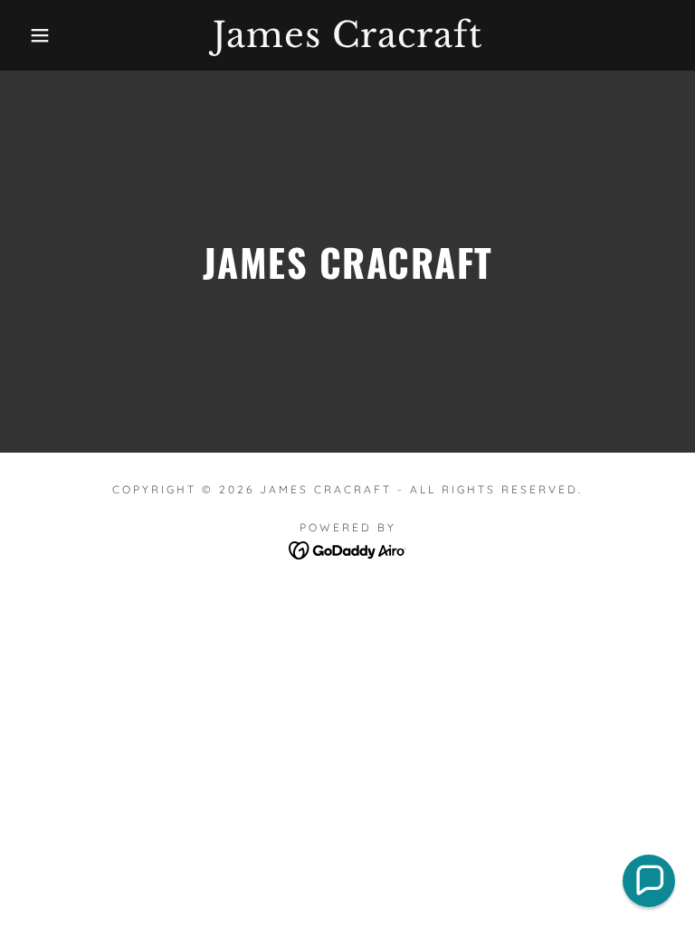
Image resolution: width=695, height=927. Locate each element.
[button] (35, 35)
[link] (347, 42)
